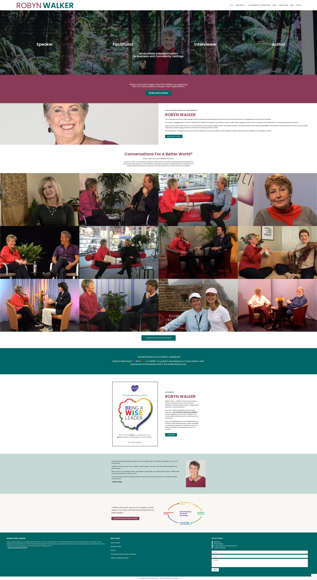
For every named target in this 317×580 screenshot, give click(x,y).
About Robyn (240, 5)
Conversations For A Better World (259, 5)
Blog (291, 5)
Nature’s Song (283, 5)
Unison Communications (120, 558)
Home (231, 5)
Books (274, 5)
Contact (298, 5)
